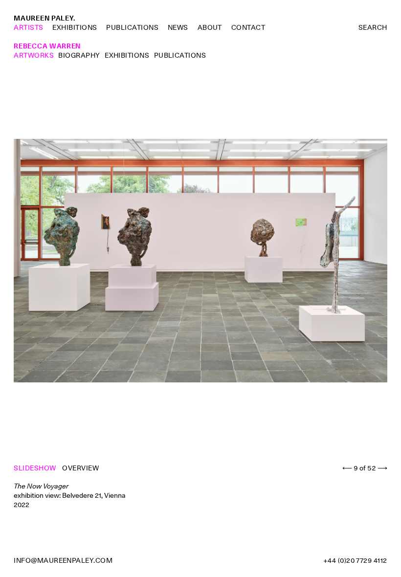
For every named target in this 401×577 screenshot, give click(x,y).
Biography (79, 55)
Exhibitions (74, 27)
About (210, 27)
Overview (80, 468)
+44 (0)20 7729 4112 (355, 560)
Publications (132, 27)
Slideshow (36, 468)
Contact (248, 27)
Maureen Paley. (44, 18)
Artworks (34, 55)
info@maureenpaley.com (63, 560)
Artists (28, 27)
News (178, 27)
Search (372, 27)
